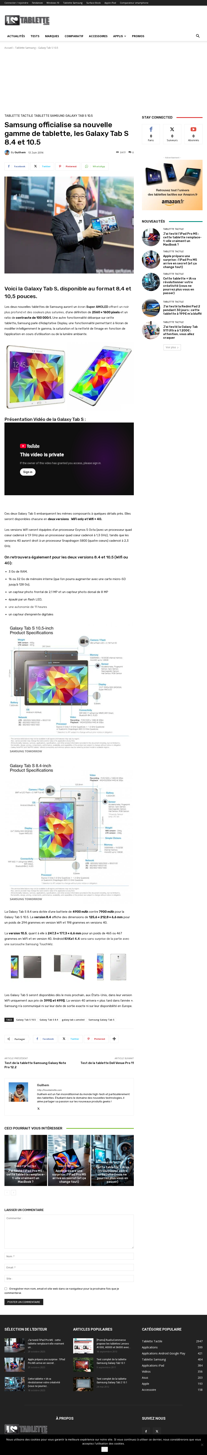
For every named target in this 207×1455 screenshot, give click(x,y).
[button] (198, 36)
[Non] (202, 1445)
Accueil (8, 47)
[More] (114, 1039)
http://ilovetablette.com (49, 1090)
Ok (104, 1449)
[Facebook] (146, 1432)
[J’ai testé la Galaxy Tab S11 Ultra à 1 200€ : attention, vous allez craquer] (151, 330)
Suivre (172, 127)
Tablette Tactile (18, 115)
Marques (52, 36)
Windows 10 (52, 2)
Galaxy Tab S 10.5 (48, 47)
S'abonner (193, 127)
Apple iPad (110, 2)
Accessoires (98, 36)
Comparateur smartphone (134, 2)
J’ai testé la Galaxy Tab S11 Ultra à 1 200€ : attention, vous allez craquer (180, 332)
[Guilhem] (7, 152)
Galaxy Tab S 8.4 (49, 1019)
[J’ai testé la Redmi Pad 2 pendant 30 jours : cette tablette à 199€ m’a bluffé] (151, 308)
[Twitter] (38, 1107)
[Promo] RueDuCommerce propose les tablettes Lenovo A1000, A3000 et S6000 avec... (114, 1344)
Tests (35, 36)
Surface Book (93, 2)
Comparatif (74, 36)
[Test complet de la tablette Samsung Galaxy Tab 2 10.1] (83, 1384)
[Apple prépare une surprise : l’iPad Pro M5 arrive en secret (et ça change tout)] (69, 1160)
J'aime (151, 127)
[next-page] (13, 1192)
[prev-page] (7, 1192)
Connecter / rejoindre (16, 2)
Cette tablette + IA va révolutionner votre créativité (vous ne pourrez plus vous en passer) (112, 1174)
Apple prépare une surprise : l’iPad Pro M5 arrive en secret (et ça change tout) (69, 1176)
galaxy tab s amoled (73, 1019)
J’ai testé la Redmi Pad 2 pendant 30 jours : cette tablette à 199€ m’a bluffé (182, 310)
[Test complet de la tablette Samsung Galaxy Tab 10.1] (83, 1365)
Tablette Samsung (72, 2)
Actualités (16, 36)
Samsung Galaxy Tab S (101, 1019)
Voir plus (171, 347)
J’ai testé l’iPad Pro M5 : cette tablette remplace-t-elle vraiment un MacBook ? (25, 1176)
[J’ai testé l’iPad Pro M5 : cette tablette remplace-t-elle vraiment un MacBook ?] (25, 1160)
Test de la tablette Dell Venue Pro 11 (107, 1063)
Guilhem (20, 152)
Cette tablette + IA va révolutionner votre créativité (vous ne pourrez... (44, 1382)
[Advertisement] (103, 80)
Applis (118, 36)
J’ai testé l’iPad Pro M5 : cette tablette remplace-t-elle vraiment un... (46, 1344)
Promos (138, 36)
